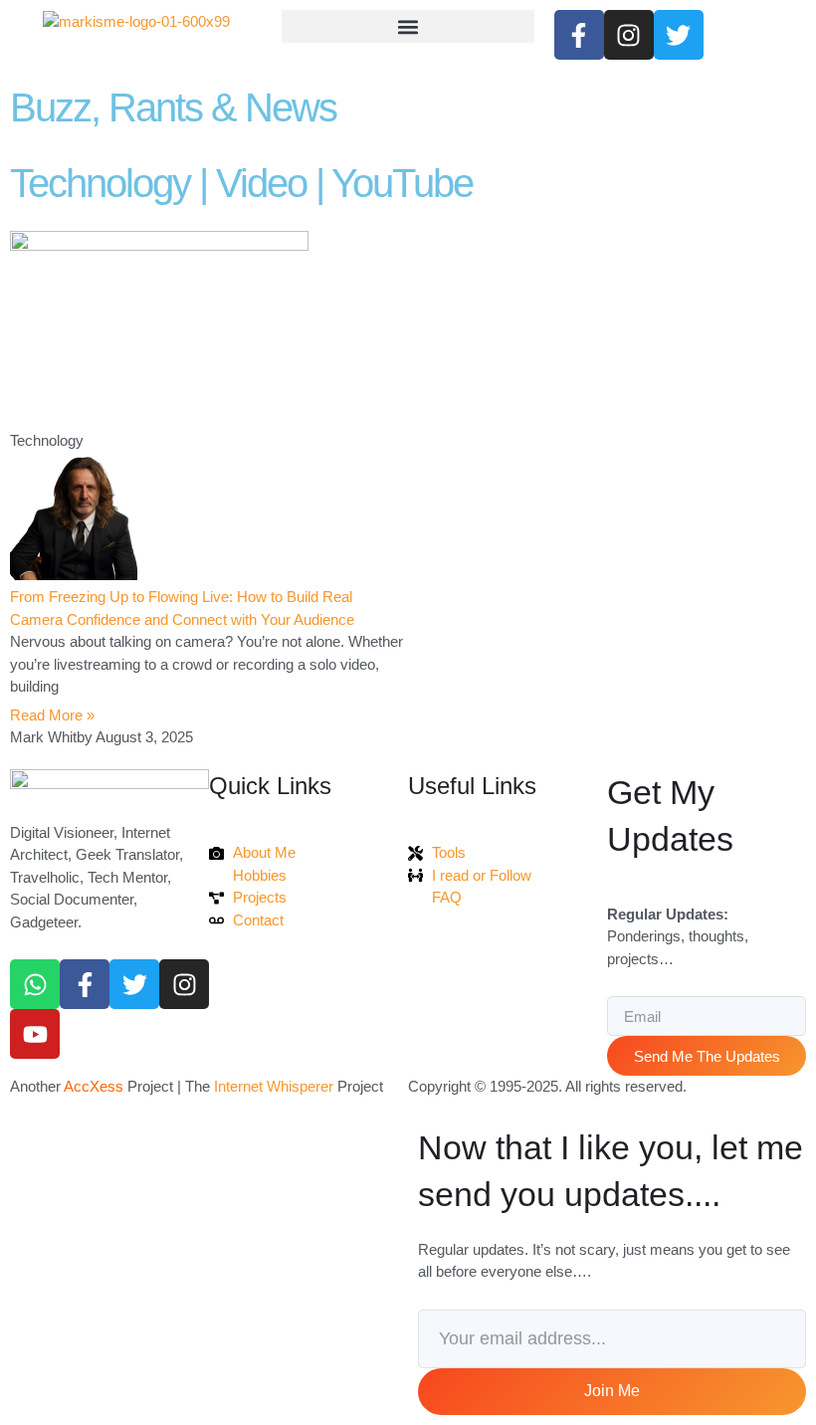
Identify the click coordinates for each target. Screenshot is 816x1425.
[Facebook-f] (84, 984)
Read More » (52, 715)
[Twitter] (134, 984)
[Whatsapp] (35, 984)
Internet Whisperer (273, 1086)
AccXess (93, 1086)
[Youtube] (35, 1034)
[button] (407, 26)
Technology (100, 183)
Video (261, 183)
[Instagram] (184, 984)
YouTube (402, 183)
